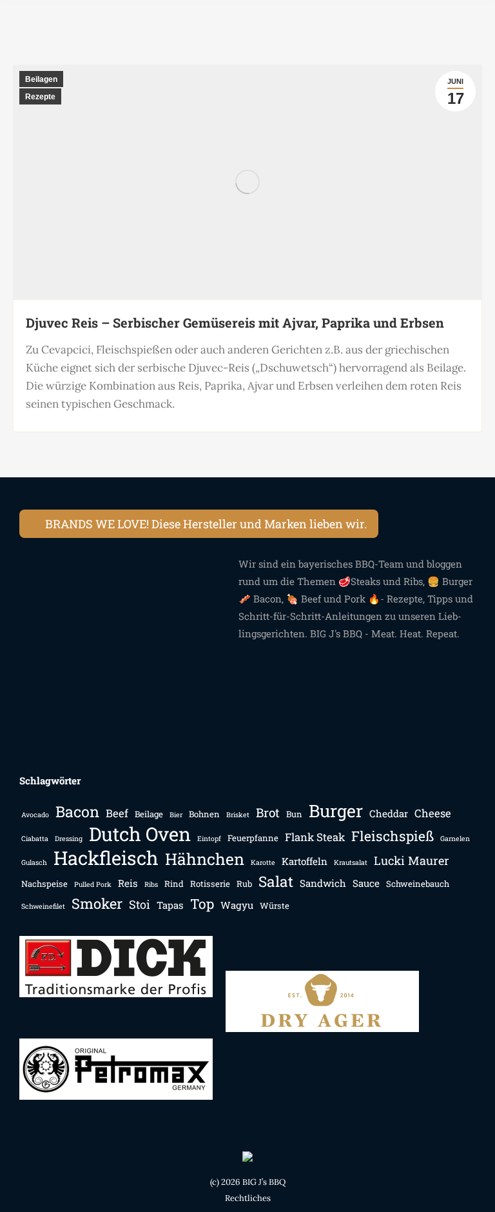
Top (202, 904)
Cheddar (388, 813)
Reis (128, 883)
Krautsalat (350, 862)
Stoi (139, 904)
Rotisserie (210, 883)
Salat (275, 881)
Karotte (263, 862)
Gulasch (34, 862)
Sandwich (323, 883)
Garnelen (455, 838)
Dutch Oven (140, 833)
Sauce (366, 883)
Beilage (149, 814)
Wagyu (236, 905)
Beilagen (41, 79)
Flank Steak (315, 837)
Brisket (237, 814)
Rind (174, 883)
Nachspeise (44, 883)
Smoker (97, 903)
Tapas (170, 905)
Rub (244, 883)
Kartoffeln (304, 861)
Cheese (432, 813)
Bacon (77, 811)
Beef (117, 813)
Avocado (35, 814)
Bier (176, 814)
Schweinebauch (417, 883)
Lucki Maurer (411, 860)
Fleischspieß (392, 836)
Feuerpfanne (253, 838)
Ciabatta (34, 838)
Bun (294, 814)
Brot (268, 812)
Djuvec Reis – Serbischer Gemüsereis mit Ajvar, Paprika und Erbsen (235, 322)
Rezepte (40, 96)
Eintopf (209, 838)
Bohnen (204, 814)
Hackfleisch (106, 857)
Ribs (151, 884)
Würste (274, 905)
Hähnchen (204, 859)
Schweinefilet (43, 906)
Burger (336, 810)
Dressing (68, 838)
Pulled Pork (93, 884)
